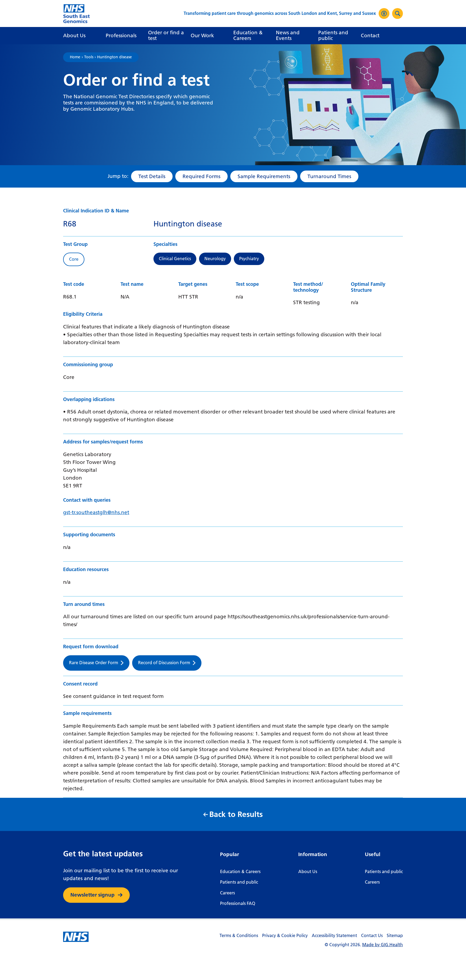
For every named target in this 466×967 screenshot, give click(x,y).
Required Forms (201, 176)
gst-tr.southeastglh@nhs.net (96, 512)
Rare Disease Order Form (93, 662)
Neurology (215, 258)
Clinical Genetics (175, 258)
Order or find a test (166, 35)
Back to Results (236, 814)
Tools (88, 57)
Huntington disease (114, 57)
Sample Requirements (264, 176)
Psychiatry (249, 258)
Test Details (151, 176)
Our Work (202, 35)
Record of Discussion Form (164, 662)
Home (75, 57)
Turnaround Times (329, 176)
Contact (370, 35)
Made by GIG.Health (382, 944)
